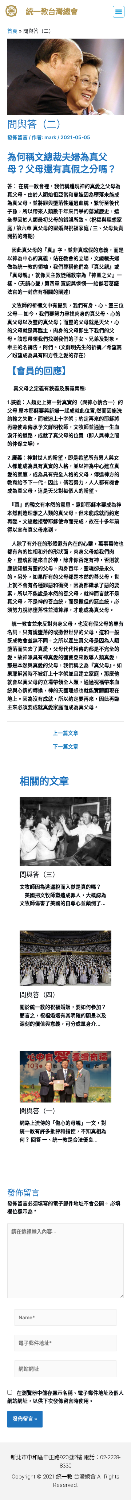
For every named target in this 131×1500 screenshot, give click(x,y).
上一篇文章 (65, 733)
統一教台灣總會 (52, 11)
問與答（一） (39, 1111)
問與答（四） (39, 995)
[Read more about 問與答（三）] (65, 831)
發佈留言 (17, 137)
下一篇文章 (65, 746)
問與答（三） (39, 874)
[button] (118, 11)
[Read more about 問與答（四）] (65, 958)
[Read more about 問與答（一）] (65, 1076)
